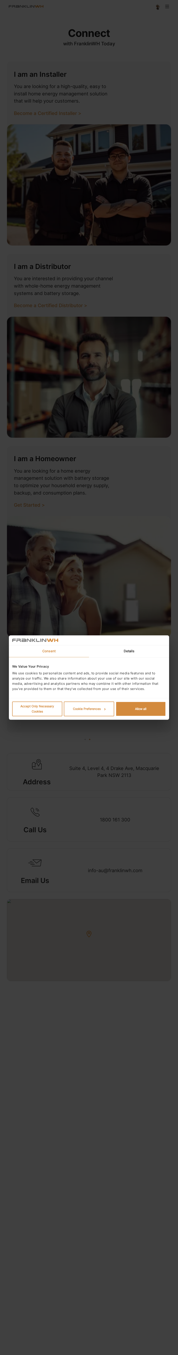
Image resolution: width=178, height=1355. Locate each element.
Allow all (140, 709)
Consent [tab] (49, 651)
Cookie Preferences (87, 709)
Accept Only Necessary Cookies (37, 708)
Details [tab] (129, 651)
